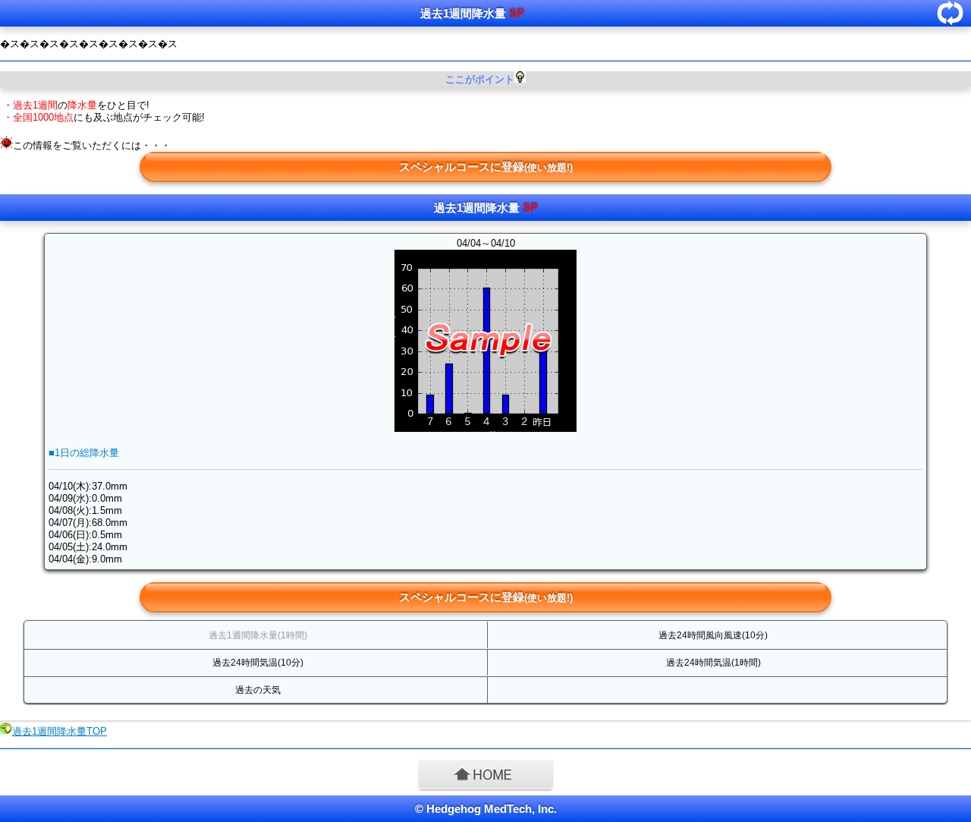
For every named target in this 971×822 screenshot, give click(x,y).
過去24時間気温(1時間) (713, 662)
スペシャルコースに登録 (486, 166)
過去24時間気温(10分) (257, 662)
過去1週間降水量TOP (59, 731)
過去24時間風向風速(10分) (713, 635)
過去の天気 (258, 690)
